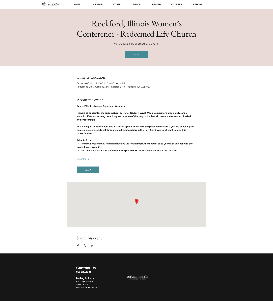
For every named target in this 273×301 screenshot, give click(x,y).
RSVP (136, 54)
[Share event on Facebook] (78, 245)
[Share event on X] (85, 245)
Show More (83, 159)
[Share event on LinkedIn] (92, 245)
